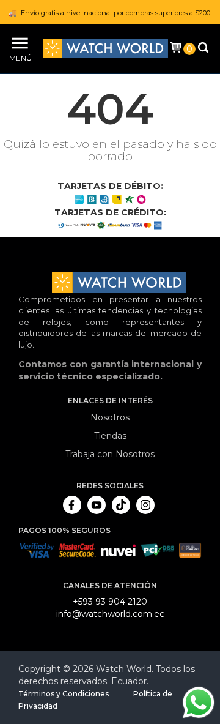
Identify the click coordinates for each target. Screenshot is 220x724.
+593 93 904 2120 (110, 601)
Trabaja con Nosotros (110, 454)
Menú (18, 57)
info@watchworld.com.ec (110, 613)
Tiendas (110, 435)
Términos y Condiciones (63, 693)
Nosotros (110, 417)
